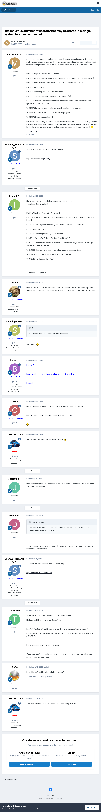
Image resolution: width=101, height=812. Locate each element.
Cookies (50, 795)
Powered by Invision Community (50, 798)
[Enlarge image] (92, 127)
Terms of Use (34, 809)
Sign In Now (71, 764)
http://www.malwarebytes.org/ (38, 158)
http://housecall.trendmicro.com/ (39, 573)
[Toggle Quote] (30, 328)
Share (74, 43)
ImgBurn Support (31, 44)
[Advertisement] (50, 20)
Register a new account (29, 764)
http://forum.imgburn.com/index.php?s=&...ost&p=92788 (49, 415)
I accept (93, 807)
